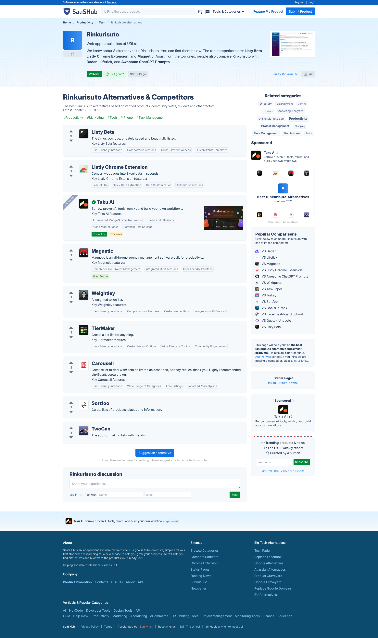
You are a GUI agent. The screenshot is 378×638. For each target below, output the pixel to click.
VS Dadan (268, 251)
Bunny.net (146, 626)
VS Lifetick (269, 257)
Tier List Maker (292, 133)
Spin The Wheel (190, 626)
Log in (73, 494)
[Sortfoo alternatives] (83, 405)
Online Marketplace (271, 118)
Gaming (302, 103)
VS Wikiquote (271, 283)
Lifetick (105, 62)
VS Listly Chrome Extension (281, 270)
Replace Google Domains (273, 588)
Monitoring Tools (247, 616)
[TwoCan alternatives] (83, 430)
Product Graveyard (268, 576)
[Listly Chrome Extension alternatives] (83, 168)
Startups (112, 2)
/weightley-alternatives (83, 289)
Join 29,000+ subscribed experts (283, 471)
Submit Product (300, 11)
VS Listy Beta (271, 327)
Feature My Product (268, 11)
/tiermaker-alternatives (83, 324)
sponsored (172, 521)
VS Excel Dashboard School (282, 314)
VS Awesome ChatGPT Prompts (284, 276)
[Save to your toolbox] (72, 54)
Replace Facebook (268, 557)
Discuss (117, 582)
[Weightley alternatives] (83, 295)
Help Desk (80, 616)
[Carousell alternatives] (83, 365)
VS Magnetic (270, 264)
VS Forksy (268, 295)
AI (64, 610)
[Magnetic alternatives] (83, 252)
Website (94, 74)
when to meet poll (231, 626)
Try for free (99, 234)
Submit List (199, 582)
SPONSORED (69, 201)
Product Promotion (77, 582)
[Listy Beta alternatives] (83, 133)
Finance (268, 616)
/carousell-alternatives (82, 359)
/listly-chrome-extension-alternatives (93, 162)
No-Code (76, 610)
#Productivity (73, 117)
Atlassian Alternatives (270, 569)
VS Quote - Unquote (276, 320)
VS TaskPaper (271, 289)
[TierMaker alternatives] (83, 330)
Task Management (266, 133)
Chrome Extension (204, 563)
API (140, 582)
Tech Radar (262, 550)
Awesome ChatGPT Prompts (145, 62)
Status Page (138, 74)
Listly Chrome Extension (107, 56)
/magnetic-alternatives (82, 246)
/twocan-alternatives (81, 424)
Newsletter (198, 588)
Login (312, 2)
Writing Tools (188, 616)
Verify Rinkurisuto (285, 74)
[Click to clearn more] (189, 521)
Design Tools (122, 610)
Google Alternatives (268, 563)
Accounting (138, 616)
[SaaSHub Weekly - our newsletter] (200, 11)
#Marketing (95, 117)
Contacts (101, 582)
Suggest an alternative (155, 453)
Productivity (298, 118)
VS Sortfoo (269, 302)
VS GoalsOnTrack (274, 308)
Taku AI (281, 416)
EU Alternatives (265, 595)
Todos (309, 133)
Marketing (119, 616)
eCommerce (159, 616)
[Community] (207, 11)
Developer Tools (98, 610)
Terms (108, 626)
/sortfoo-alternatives (81, 398)
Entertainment (285, 103)
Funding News (201, 576)
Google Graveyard (268, 582)
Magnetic (145, 56)
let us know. (301, 360)
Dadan (92, 62)
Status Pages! (200, 569)
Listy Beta (253, 51)
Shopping (300, 126)
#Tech (112, 117)
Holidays (267, 111)
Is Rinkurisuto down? (283, 383)
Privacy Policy (90, 626)
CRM (66, 616)
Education (284, 616)
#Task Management (151, 117)
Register (299, 2)
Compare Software (204, 557)
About (130, 582)
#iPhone (127, 117)
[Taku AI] (83, 204)
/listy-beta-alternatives (82, 127)
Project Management (275, 126)
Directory (266, 103)
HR (173, 616)
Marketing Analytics (290, 111)
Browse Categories (205, 550)
